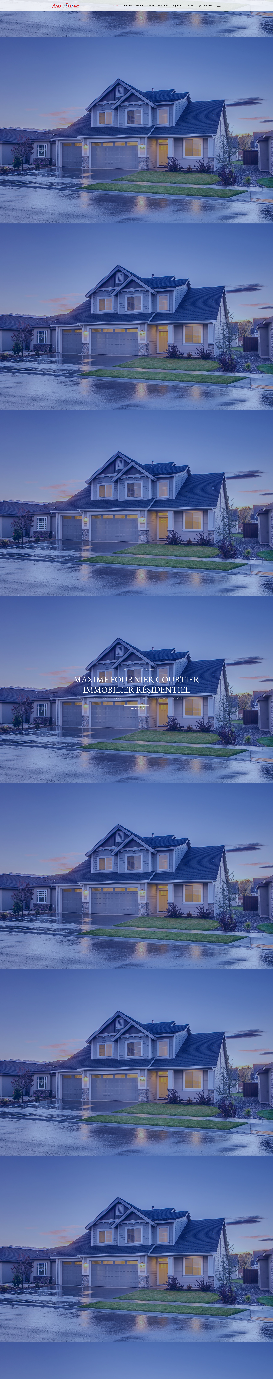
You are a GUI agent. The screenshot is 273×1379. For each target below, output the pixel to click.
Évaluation (163, 6)
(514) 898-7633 (205, 6)
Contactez (190, 6)
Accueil (116, 6)
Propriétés (177, 6)
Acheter (150, 6)
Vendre (139, 6)
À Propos (128, 6)
